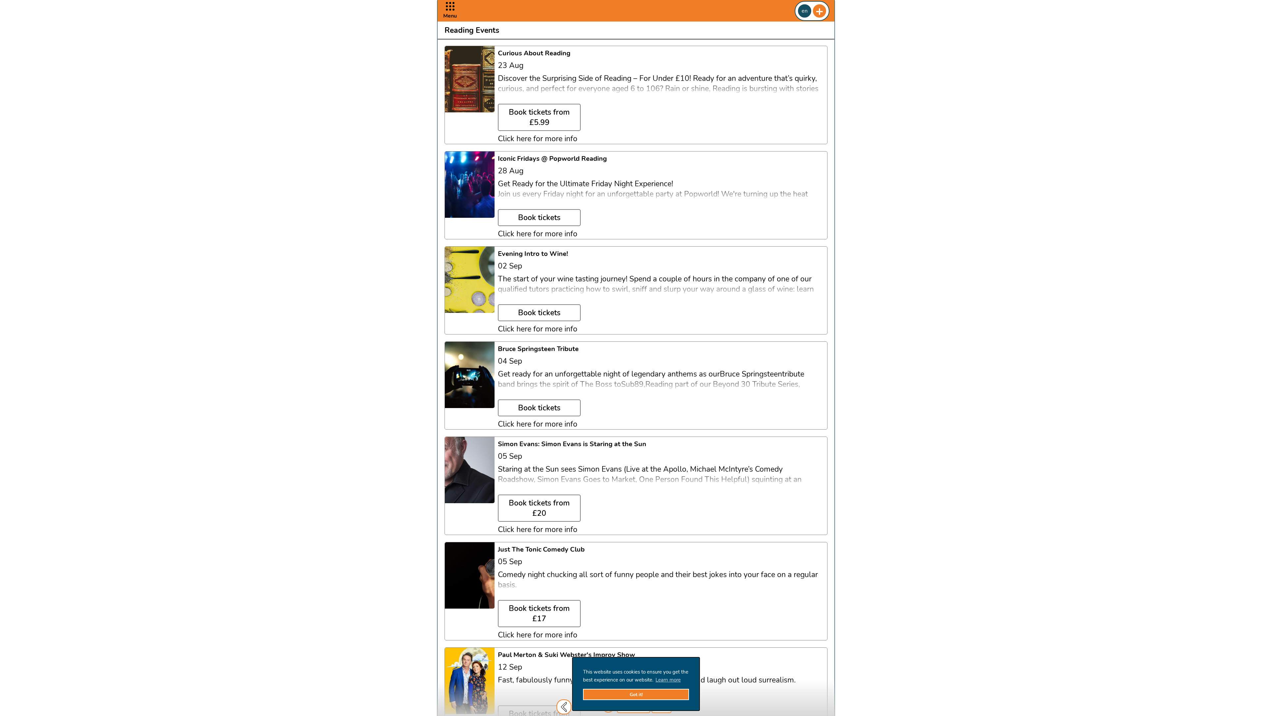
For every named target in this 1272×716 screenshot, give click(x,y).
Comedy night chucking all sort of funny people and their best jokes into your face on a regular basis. (658, 579)
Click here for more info (537, 139)
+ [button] (819, 11)
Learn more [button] (668, 680)
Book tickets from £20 (539, 508)
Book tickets (539, 217)
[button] (450, 11)
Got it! (636, 694)
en (805, 11)
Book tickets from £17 (539, 613)
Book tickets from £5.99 (539, 117)
